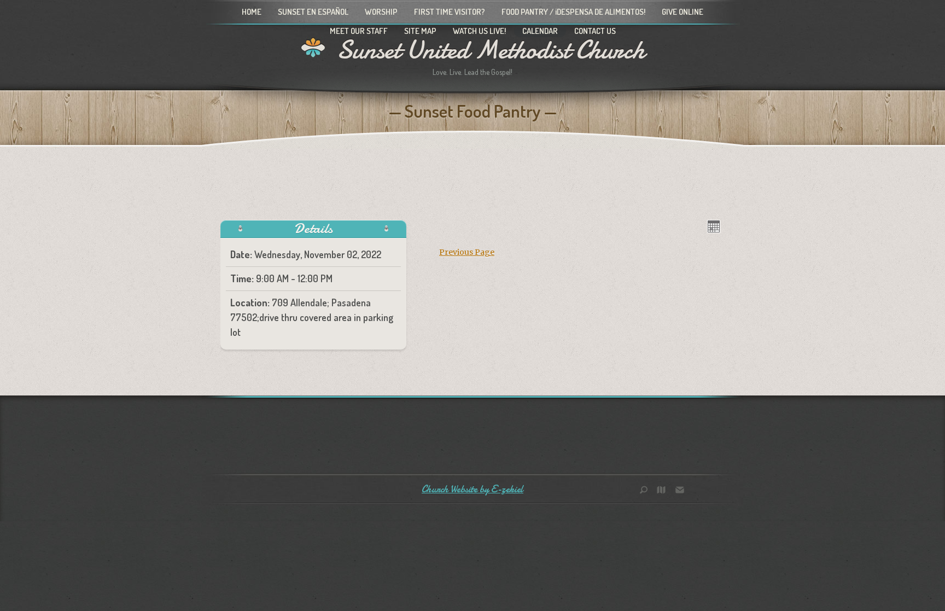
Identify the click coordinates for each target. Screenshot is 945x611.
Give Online (682, 12)
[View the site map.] (664, 491)
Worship (381, 12)
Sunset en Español (313, 12)
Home (251, 12)
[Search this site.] (647, 491)
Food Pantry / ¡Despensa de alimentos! (573, 12)
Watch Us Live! (479, 31)
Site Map (420, 31)
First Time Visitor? (449, 12)
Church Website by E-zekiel (472, 489)
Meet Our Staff (359, 31)
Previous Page (466, 252)
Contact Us (595, 31)
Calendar (540, 31)
